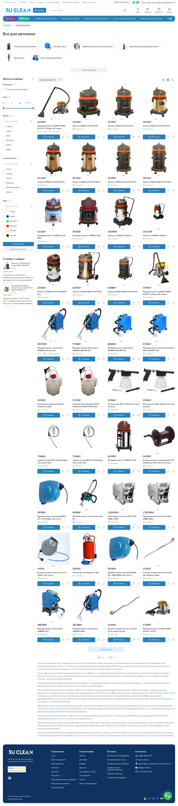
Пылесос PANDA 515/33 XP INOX (51, 182)
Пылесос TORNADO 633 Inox (120, 235)
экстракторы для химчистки (67, 698)
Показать (16, 244)
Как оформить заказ (87, 772)
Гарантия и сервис (53, 2)
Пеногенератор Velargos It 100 (85, 572)
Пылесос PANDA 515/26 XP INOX (156, 126)
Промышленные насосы (116, 760)
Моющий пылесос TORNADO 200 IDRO (51, 236)
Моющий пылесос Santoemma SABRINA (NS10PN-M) (120, 349)
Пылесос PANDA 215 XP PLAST (85, 126)
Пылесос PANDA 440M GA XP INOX (87, 292)
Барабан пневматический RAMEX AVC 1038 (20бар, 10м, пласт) (122, 573)
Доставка (22, 2)
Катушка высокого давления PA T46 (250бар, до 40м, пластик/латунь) (158, 461)
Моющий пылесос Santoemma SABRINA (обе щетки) (50, 349)
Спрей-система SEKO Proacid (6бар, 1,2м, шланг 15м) (52, 461)
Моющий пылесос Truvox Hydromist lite (88, 517)
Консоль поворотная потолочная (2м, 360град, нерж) (157, 573)
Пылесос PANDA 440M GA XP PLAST (123, 292)
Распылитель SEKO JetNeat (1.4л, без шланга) (158, 405)
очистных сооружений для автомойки (74, 718)
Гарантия (82, 768)
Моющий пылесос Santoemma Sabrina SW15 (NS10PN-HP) (159, 349)
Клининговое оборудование (118, 756)
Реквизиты (55, 775)
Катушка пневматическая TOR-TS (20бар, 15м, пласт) (51, 573)
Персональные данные (60, 783)
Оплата (32, 2)
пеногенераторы (56, 708)
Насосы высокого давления (124, 19)
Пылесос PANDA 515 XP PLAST (120, 126)
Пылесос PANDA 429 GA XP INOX (86, 182)
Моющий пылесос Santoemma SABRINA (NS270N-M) (85, 349)
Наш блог (55, 772)
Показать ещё (89, 70)
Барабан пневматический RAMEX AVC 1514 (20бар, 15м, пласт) (51, 517)
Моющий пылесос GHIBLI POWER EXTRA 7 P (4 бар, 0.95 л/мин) (51, 127)
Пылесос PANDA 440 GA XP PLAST (157, 182)
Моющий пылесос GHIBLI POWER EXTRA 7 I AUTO (157, 630)
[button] (170, 18)
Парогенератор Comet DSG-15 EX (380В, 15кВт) (122, 517)
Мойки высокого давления (46, 19)
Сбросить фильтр (18, 249)
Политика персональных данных (19, 796)
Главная (7, 25)
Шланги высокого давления (151, 19)
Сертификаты (84, 775)
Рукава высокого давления (118, 764)
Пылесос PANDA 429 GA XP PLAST (122, 182)
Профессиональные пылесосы (96, 19)
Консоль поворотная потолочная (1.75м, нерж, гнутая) (122, 630)
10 (110, 657)
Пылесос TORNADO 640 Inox (155, 235)
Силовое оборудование (116, 777)
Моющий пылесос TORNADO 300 (122, 460)
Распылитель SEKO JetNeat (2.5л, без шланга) (123, 405)
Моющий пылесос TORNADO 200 (86, 235)
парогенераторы (125, 698)
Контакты (55, 768)
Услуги (82, 779)
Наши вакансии (57, 764)
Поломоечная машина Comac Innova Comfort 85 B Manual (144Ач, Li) (22, 288)
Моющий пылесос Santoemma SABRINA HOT (50, 630)
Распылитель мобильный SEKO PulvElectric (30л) (50, 405)
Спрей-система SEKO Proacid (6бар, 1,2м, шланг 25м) (88, 461)
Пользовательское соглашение (64, 779)
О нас (53, 756)
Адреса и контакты (89, 2)
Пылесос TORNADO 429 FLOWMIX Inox (51, 293)
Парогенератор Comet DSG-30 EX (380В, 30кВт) (157, 517)
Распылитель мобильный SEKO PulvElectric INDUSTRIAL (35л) (86, 405)
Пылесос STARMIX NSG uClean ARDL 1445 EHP (20, 264)
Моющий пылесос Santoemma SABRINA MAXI (85, 630)
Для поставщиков (58, 760)
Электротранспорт (114, 773)
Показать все (106, 649)
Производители (57, 787)
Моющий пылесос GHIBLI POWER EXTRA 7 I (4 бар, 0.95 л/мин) (157, 293)
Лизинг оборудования (70, 2)
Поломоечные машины (70, 19)
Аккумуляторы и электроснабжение (115, 769)
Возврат (40, 2)
